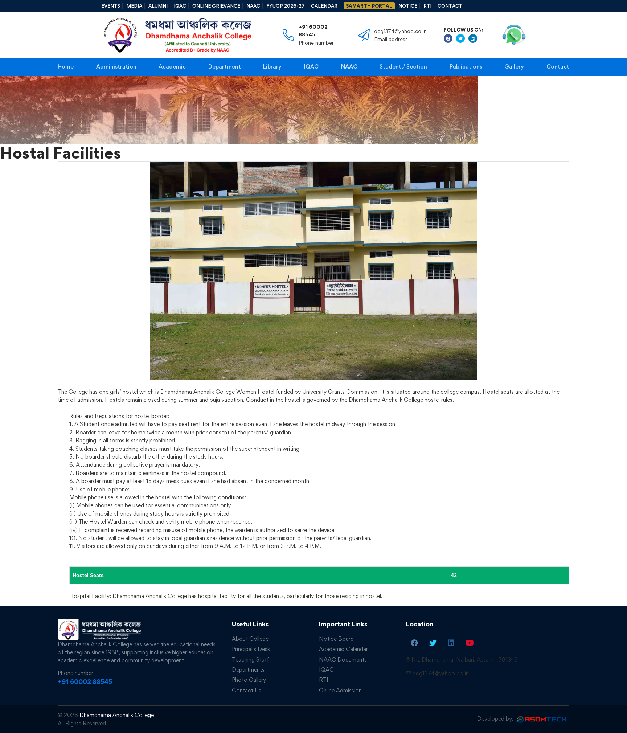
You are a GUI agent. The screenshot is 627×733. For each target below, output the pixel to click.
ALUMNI (158, 6)
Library (272, 66)
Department (224, 66)
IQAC (180, 6)
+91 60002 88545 (313, 30)
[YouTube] (470, 642)
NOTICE (407, 6)
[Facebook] (414, 642)
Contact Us (246, 690)
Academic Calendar (343, 649)
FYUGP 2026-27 (285, 6)
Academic (172, 66)
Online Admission (340, 690)
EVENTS (110, 6)
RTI (427, 6)
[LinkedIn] (451, 642)
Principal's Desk (251, 649)
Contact (557, 66)
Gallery (514, 66)
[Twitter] (433, 642)
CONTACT (450, 6)
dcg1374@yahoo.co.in (441, 673)
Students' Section (403, 66)
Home (66, 66)
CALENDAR (324, 6)
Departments (248, 669)
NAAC (253, 6)
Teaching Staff (250, 659)
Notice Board (336, 638)
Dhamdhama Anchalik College (116, 715)
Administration (116, 66)
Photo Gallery (249, 679)
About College (250, 638)
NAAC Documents (343, 659)
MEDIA (134, 6)
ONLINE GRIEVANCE (216, 6)
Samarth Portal (369, 6)
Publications (466, 66)
